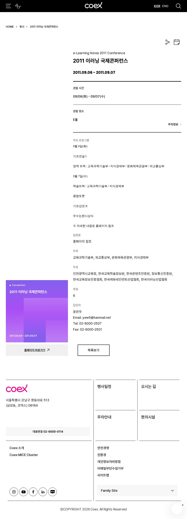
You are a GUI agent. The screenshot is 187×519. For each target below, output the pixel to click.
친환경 (101, 455)
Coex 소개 (16, 448)
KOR (157, 6)
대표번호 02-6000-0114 (48, 431)
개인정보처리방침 (109, 462)
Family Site (109, 490)
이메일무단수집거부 (110, 468)
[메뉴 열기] (8, 6)
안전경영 (103, 448)
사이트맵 (103, 475)
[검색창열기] (178, 6)
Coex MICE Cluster (23, 455)
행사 (22, 26)
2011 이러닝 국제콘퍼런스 (44, 26)
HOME (10, 26)
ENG (165, 6)
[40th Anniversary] (18, 6)
